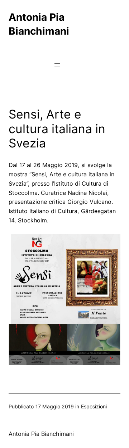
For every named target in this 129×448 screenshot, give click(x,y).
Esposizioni (94, 406)
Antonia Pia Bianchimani (41, 433)
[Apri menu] (57, 64)
